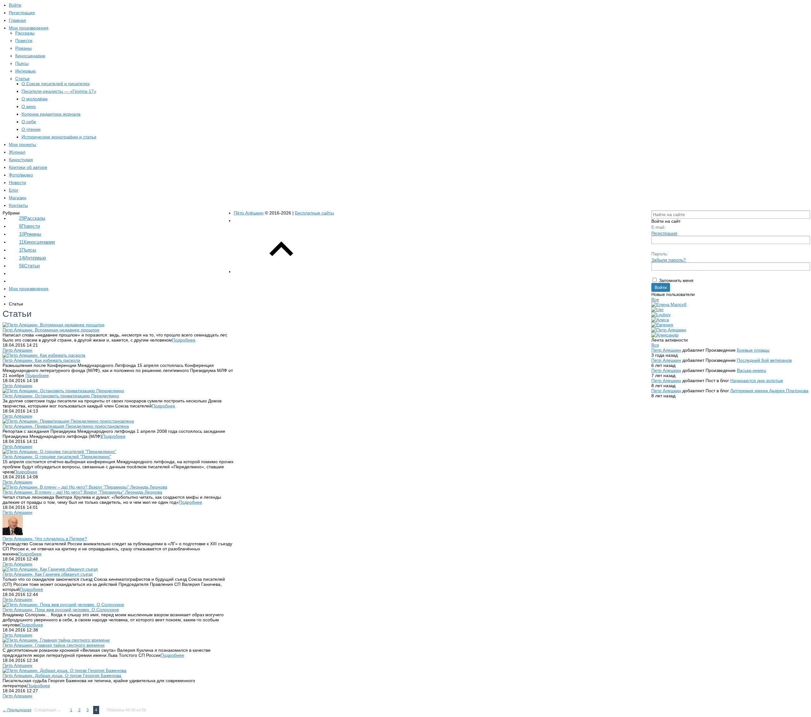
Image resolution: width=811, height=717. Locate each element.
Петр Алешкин (17, 350)
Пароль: (659, 253)
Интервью (32, 257)
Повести (29, 226)
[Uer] (657, 309)
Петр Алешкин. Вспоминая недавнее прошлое (51, 329)
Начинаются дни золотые (756, 380)
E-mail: (658, 227)
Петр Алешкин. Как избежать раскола (41, 360)
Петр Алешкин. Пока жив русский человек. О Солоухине (61, 609)
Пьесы (27, 250)
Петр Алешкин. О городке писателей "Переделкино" (57, 456)
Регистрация (664, 233)
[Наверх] (281, 271)
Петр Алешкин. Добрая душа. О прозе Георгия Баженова (62, 675)
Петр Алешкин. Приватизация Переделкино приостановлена (66, 426)
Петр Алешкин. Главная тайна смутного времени (54, 645)
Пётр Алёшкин (249, 212)
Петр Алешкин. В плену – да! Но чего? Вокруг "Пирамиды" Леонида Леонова (82, 492)
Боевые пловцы (753, 350)
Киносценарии (37, 242)
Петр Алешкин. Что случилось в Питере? (45, 538)
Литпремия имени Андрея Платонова (769, 390)
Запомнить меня (676, 280)
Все (655, 299)
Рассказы (32, 218)
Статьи (29, 265)
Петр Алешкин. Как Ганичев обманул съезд (48, 574)
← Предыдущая (17, 710)
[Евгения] (662, 324)
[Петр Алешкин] (668, 329)
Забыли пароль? (668, 259)
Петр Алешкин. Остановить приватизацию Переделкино (61, 395)
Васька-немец (751, 370)
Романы (30, 234)
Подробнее (183, 339)
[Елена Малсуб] (668, 304)
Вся (655, 345)
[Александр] (665, 334)
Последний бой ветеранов (764, 360)
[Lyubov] (661, 314)
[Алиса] (660, 319)
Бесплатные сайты (314, 212)
